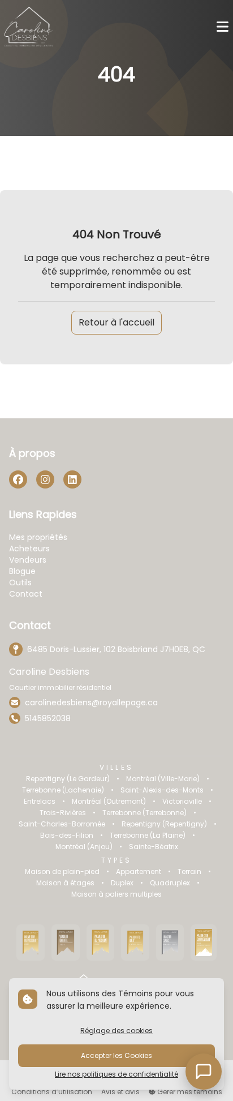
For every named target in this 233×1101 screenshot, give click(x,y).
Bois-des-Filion (66, 835)
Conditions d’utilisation (51, 1091)
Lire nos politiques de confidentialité (116, 1074)
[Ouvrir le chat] (203, 1071)
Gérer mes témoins (189, 1091)
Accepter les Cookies (116, 1055)
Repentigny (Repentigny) (164, 824)
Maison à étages (65, 883)
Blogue (22, 571)
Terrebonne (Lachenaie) (63, 790)
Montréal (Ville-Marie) (163, 778)
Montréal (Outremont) (109, 801)
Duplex (122, 883)
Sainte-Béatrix (153, 846)
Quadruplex (170, 883)
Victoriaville (182, 801)
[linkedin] (72, 479)
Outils (20, 582)
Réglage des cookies (116, 1030)
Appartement (138, 871)
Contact (25, 593)
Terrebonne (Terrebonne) (144, 812)
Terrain (189, 871)
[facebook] (18, 479)
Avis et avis (120, 1091)
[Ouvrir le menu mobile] (222, 27)
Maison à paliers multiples (116, 894)
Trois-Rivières (63, 812)
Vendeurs (27, 560)
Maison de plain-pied (62, 871)
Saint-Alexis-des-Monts (162, 790)
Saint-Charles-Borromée (62, 824)
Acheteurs (29, 548)
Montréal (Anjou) (84, 846)
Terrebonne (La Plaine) (147, 835)
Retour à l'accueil (116, 322)
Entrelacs (39, 801)
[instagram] (45, 479)
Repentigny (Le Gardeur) (68, 778)
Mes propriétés (38, 537)
